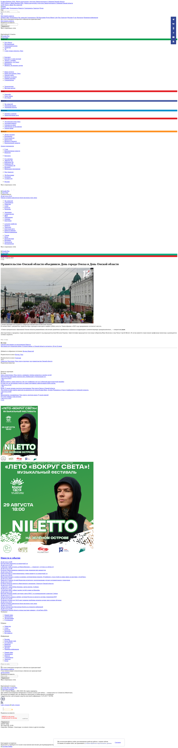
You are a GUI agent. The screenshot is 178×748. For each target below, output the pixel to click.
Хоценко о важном (10, 113)
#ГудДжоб (7, 97)
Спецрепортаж (9, 80)
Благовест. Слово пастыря (12, 59)
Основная (7, 177)
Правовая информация (91, 17)
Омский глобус (9, 75)
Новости (21, 8)
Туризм (6, 235)
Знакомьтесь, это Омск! (11, 62)
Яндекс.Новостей (28, 351)
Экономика (8, 212)
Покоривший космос (11, 46)
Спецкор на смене (10, 125)
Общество (7, 204)
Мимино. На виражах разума (13, 65)
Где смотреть (8, 159)
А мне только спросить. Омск (13, 51)
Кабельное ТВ (8, 162)
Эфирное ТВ (8, 160)
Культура (7, 207)
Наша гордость (9, 72)
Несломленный (9, 44)
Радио (41, 8)
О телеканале (8, 620)
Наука (6, 237)
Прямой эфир (5, 8)
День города (19, 361)
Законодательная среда (11, 115)
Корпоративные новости (12, 151)
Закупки (7, 647)
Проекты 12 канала (10, 77)
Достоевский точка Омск (12, 121)
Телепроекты (14, 8)
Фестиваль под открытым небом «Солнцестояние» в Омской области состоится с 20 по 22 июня (31, 346)
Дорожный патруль (10, 107)
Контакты (80, 17)
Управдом (7, 47)
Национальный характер (12, 143)
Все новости (8, 633)
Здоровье (7, 219)
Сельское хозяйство (10, 224)
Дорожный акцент (10, 105)
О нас (75, 17)
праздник (26, 361)
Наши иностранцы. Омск (12, 73)
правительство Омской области (42, 361)
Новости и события (10, 558)
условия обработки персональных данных (98, 743)
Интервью (7, 240)
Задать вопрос (5, 672)
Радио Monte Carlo (52, 17)
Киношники (8, 136)
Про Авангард (62, 17)
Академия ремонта (10, 123)
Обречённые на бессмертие (13, 126)
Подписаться (5, 26)
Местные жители (9, 88)
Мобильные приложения (12, 169)
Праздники (7, 220)
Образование (8, 217)
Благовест (7, 57)
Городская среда (9, 229)
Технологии (8, 242)
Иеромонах (8, 64)
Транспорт (7, 227)
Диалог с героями (10, 60)
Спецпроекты (28, 8)
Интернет (7, 167)
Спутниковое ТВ (9, 165)
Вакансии (7, 152)
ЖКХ (6, 215)
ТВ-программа (9, 618)
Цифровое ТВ (8, 164)
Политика (7, 209)
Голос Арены (8, 96)
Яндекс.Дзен (19, 354)
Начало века (8, 139)
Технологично (9, 86)
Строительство (9, 214)
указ (30, 361)
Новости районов (10, 230)
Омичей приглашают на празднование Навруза (16, 344)
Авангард (36, 8)
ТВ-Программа (41, 17)
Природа (7, 225)
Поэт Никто (8, 42)
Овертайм (7, 94)
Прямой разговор (9, 78)
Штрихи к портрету (10, 141)
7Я (5, 49)
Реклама (70, 17)
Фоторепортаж (9, 243)
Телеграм (18, 358)
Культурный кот (9, 138)
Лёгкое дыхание (9, 134)
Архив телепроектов (7, 146)
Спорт (6, 206)
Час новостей (22, 17)
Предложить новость (7, 16)
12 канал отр (8, 178)
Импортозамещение (10, 232)
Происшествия (9, 238)
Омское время (8, 128)
